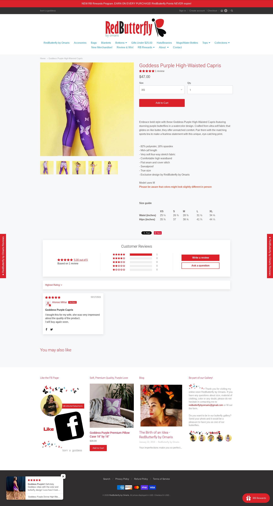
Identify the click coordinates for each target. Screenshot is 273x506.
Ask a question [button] (200, 265)
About (162, 47)
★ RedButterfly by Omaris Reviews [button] (270, 256)
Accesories (80, 42)
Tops (205, 42)
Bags (94, 42)
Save (159, 233)
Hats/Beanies (164, 42)
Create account (197, 10)
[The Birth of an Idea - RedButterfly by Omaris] (161, 405)
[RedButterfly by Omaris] (136, 27)
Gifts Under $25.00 (141, 42)
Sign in (182, 10)
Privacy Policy (122, 478)
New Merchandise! (101, 47)
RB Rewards (145, 47)
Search (106, 478)
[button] (147, 71)
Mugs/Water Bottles (187, 42)
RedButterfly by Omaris (57, 42)
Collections (221, 42)
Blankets (106, 42)
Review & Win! (125, 47)
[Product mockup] (112, 406)
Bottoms (119, 42)
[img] (52, 297)
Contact (177, 47)
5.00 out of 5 (81, 260)
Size (141, 83)
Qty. (189, 83)
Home (43, 58)
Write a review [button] (200, 257)
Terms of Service (161, 478)
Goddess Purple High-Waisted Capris (66, 58)
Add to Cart (162, 103)
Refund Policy (141, 478)
